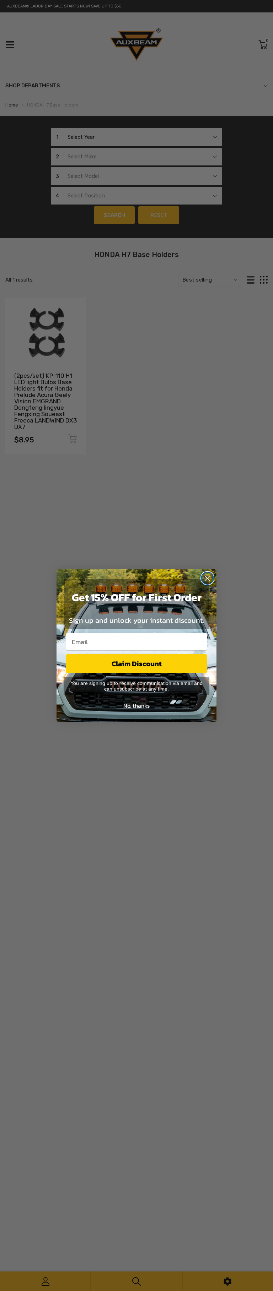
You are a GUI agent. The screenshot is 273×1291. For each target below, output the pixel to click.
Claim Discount (137, 663)
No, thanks (136, 705)
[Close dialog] (207, 578)
